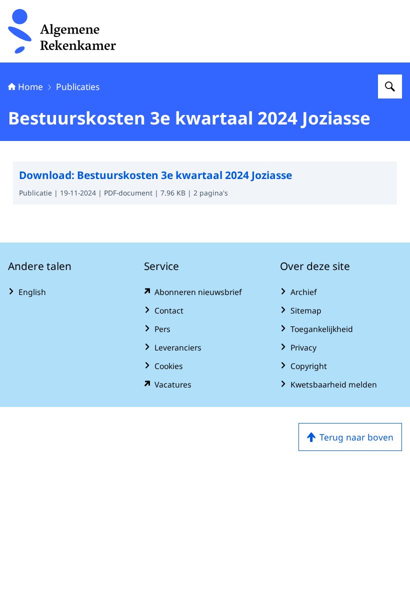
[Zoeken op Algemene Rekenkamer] (390, 86)
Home (30, 86)
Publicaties (78, 86)
